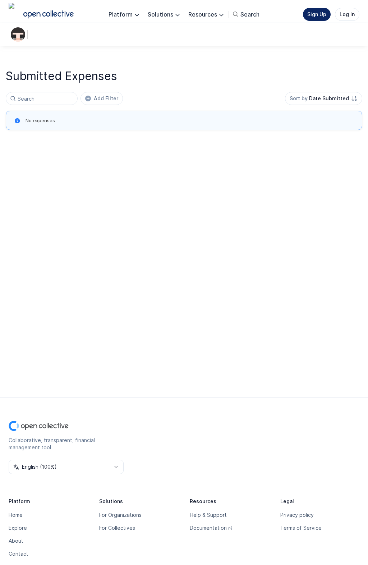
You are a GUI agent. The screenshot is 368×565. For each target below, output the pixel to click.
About (16, 541)
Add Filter (106, 98)
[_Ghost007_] (19, 34)
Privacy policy (297, 515)
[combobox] (323, 98)
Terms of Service (301, 528)
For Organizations (120, 515)
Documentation (208, 528)
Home (16, 515)
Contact (18, 554)
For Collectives (117, 528)
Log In (347, 14)
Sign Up (316, 14)
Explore (18, 528)
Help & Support (208, 515)
